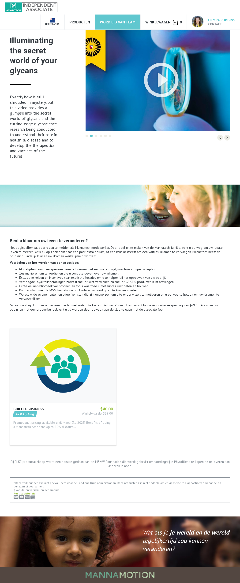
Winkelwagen (163, 22)
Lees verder (22, 433)
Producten (79, 22)
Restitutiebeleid (24, 493)
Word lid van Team (117, 22)
